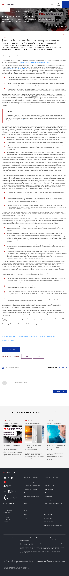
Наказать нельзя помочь (13, 446)
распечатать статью (13, 368)
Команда (26, 514)
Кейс (25, 503)
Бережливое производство (32, 485)
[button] (63, 413)
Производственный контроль (53, 500)
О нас (26, 510)
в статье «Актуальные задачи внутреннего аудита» (35, 62)
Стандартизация (49, 485)
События (7, 512)
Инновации (8, 510)
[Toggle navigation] (51, 4)
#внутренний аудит (8, 340)
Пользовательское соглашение (52, 525)
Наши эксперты (48, 521)
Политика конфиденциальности (52, 528)
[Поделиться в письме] (58, 367)
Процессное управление (31, 489)
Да (27, 356)
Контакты (27, 518)
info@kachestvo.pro (29, 544)
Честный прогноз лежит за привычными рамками (56, 447)
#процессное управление (46, 35)
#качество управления (9, 35)
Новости (7, 519)
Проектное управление (31, 492)
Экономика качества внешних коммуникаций (33, 447)
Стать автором (47, 514)
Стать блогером (48, 518)
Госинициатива (28, 500)
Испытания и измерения (52, 492)
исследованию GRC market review (18, 68)
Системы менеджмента (31, 482)
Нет (38, 356)
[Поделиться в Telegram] (65, 367)
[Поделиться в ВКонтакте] (62, 367)
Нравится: (12, 349)
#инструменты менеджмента (27, 35)
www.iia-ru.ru (23, 120)
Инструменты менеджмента (32, 496)
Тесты (6, 522)
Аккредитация (49, 496)
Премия (6, 517)
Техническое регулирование (53, 503)
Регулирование (49, 482)
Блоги (6, 515)
